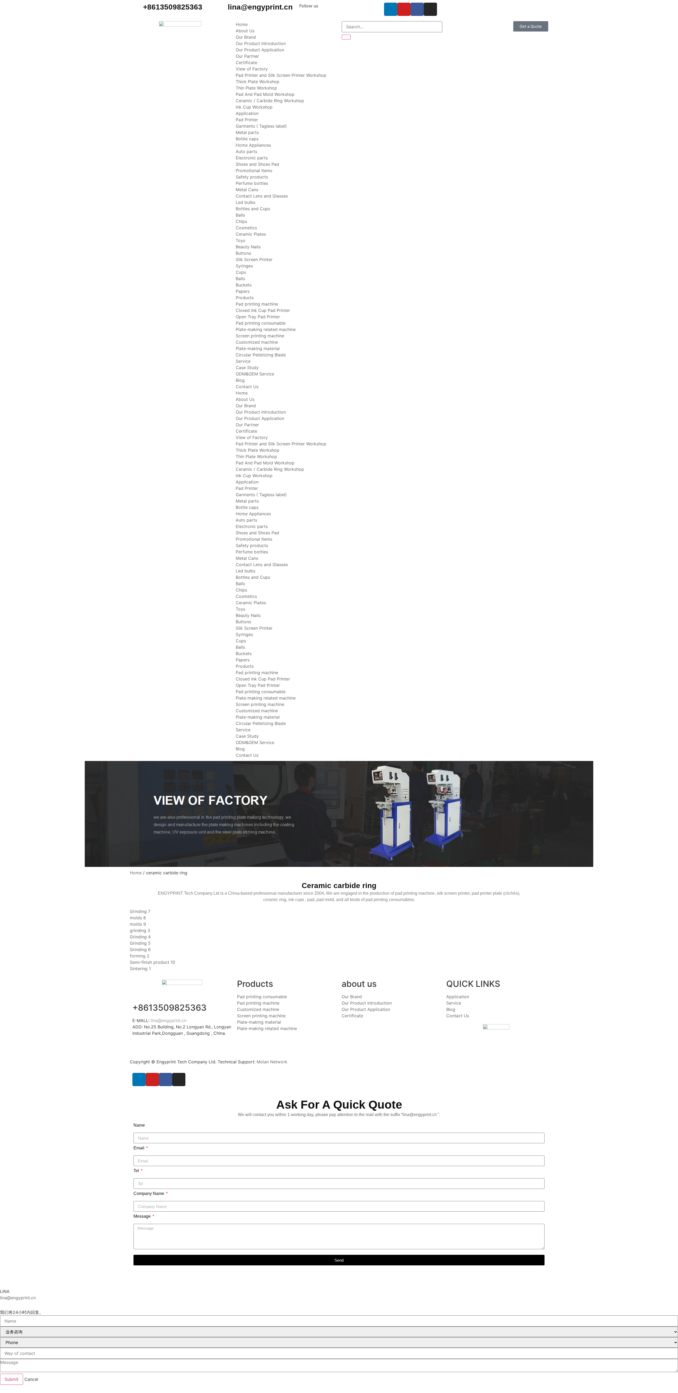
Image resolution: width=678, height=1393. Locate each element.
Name (139, 1125)
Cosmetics (246, 227)
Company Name (149, 1194)
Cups (241, 272)
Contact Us (247, 386)
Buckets (244, 285)
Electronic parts (252, 157)
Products (245, 297)
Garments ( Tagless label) (261, 126)
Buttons (243, 253)
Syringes (244, 265)
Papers (242, 291)
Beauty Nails (248, 246)
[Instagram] (430, 9)
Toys (240, 240)
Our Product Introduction (261, 43)
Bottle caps (247, 138)
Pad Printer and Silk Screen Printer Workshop (281, 75)
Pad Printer (247, 119)
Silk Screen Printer (254, 259)
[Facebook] (417, 9)
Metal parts (247, 132)
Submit (12, 1379)
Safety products (252, 177)
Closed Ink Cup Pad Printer (263, 310)
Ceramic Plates (251, 234)
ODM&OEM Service (255, 374)
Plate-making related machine (266, 329)
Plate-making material (258, 348)
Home (242, 24)
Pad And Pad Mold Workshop (265, 94)
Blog (240, 380)
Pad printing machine (257, 304)
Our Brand (246, 37)
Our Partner (247, 56)
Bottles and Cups (253, 208)
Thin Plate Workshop (256, 88)
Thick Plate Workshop (257, 81)
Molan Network (272, 1061)
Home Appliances (253, 145)
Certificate (246, 62)
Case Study (247, 367)
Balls (240, 215)
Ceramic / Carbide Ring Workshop (270, 100)
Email (139, 1148)
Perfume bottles (252, 183)
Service (243, 361)
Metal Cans (247, 189)
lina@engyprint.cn (260, 7)
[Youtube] (404, 9)
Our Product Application (260, 49)
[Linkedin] (390, 9)
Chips (241, 221)
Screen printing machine (260, 335)
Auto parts (246, 151)
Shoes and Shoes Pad (257, 164)
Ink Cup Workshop (254, 107)
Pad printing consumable (261, 323)
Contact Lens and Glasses (262, 196)
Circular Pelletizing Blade (261, 354)
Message (142, 1216)
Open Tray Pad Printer (258, 316)
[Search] (346, 37)
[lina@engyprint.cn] (221, 9)
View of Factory (252, 68)
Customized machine (257, 342)
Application (247, 113)
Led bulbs (245, 202)
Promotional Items (254, 170)
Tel (136, 1171)
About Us (245, 30)
